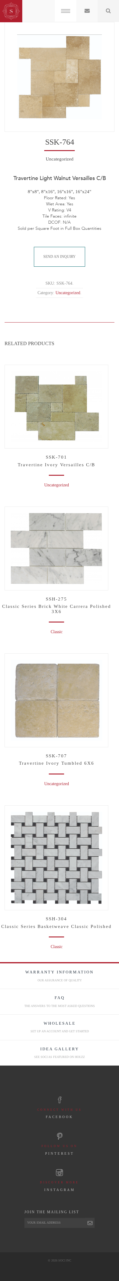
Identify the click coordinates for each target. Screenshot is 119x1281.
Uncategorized (56, 783)
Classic (57, 946)
